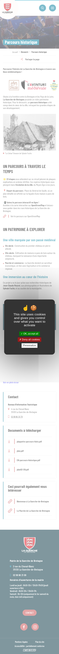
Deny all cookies (30, 339)
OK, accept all (30, 333)
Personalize (29, 345)
